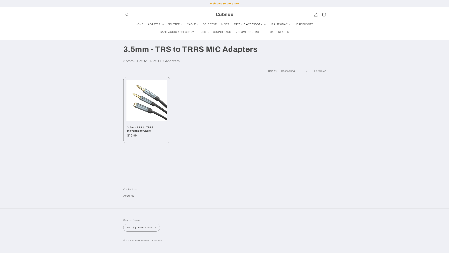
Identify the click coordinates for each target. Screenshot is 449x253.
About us (128, 195)
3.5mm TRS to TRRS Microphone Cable (140, 129)
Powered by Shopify (151, 240)
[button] (127, 15)
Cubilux (136, 240)
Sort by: (272, 71)
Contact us (130, 189)
